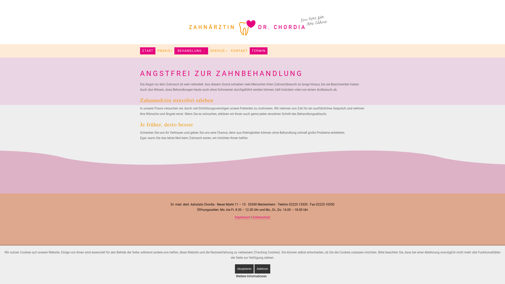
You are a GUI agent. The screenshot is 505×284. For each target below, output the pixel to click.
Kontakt (239, 51)
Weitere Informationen (251, 276)
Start (147, 51)
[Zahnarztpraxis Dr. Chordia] (252, 26)
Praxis (163, 51)
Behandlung (190, 51)
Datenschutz (261, 217)
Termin (259, 51)
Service (217, 51)
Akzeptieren (244, 268)
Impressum (242, 217)
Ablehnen (262, 268)
